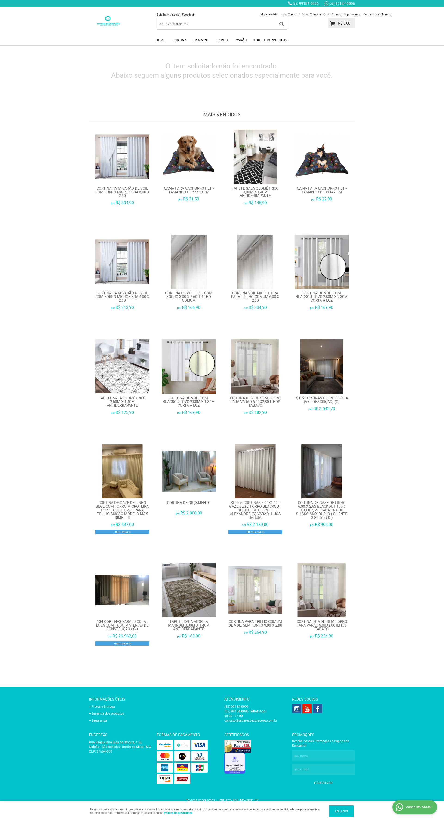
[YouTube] (307, 708)
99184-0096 (306, 3)
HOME (160, 40)
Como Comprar (311, 14)
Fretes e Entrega (103, 706)
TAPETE (223, 40)
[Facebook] (317, 708)
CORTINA (179, 40)
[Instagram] (296, 708)
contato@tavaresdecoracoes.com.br (250, 720)
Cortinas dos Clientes (377, 14)
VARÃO (241, 40)
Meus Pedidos (269, 14)
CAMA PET (202, 40)
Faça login (188, 14)
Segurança (99, 720)
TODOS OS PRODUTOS (271, 40)
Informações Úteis (107, 699)
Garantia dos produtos (108, 713)
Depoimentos (352, 14)
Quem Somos (332, 14)
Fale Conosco (290, 14)
